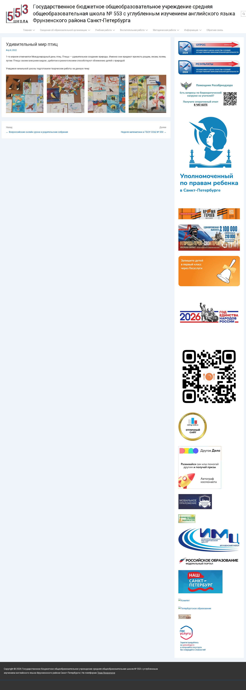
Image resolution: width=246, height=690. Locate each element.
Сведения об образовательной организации (63, 30)
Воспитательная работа (132, 30)
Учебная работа (103, 30)
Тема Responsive (106, 673)
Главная (27, 30)
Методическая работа (164, 30)
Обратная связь (215, 30)
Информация (191, 30)
